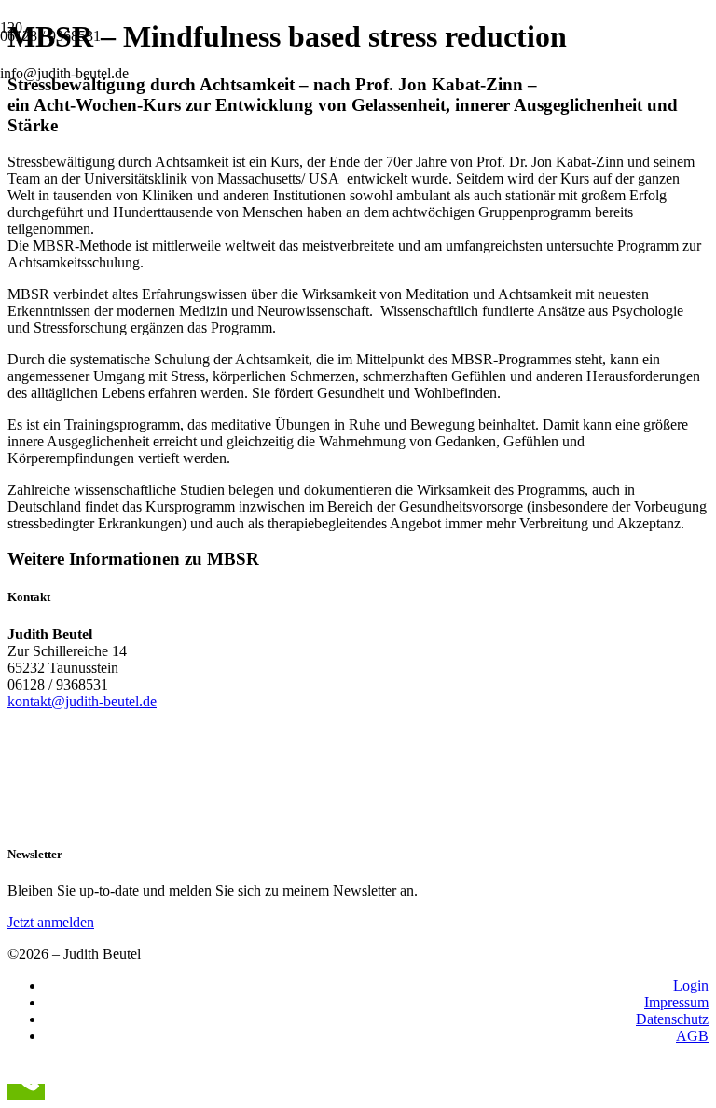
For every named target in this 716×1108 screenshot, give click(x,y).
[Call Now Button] (26, 1092)
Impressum (676, 1002)
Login (691, 985)
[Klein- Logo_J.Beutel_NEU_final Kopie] (149, 237)
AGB (692, 1036)
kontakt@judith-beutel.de (82, 701)
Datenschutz (672, 1019)
